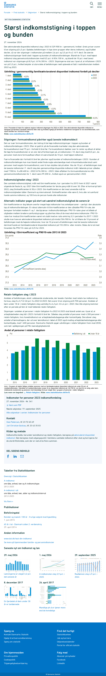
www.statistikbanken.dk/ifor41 (21, 289)
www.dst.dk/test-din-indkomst (18, 538)
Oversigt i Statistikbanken (15, 476)
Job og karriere (64, 638)
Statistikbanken (64, 634)
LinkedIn (61, 663)
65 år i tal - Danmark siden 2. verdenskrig (23, 524)
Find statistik (19, 12)
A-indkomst (21, 483)
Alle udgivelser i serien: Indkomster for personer (28, 412)
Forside (7, 12)
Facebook (61, 659)
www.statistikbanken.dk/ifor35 (21, 134)
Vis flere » (8, 501)
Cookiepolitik (9, 659)
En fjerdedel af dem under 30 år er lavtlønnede (17, 602)
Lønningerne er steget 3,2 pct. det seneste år (17, 575)
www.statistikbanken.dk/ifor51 (58, 392)
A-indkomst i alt (25, 493)
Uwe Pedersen (12, 422)
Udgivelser (32, 12)
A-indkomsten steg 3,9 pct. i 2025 (52, 575)
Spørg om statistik (12, 641)
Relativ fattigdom (33, 392)
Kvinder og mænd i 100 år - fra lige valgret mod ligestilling (30, 517)
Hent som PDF (15, 405)
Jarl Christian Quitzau (16, 425)
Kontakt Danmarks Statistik (16, 634)
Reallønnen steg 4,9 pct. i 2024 (86, 575)
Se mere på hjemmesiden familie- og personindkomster (29, 542)
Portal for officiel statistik (68, 645)
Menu (99, 7)
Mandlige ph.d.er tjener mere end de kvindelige (52, 609)
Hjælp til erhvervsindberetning (18, 638)
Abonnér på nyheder (66, 656)
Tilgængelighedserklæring (15, 663)
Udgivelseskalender (66, 641)
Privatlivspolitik (11, 656)
